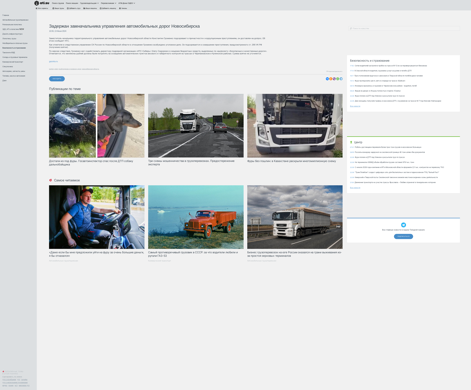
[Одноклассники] (330, 78)
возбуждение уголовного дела (70, 69)
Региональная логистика (12, 24)
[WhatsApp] (337, 78)
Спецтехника (7, 66)
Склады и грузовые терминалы (14, 57)
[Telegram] (341, 78)
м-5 (16, 385)
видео (4, 385)
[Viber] (334, 78)
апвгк (56, 69)
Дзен (4, 80)
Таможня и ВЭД (8, 52)
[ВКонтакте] (327, 78)
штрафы (24, 379)
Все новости (355, 106)
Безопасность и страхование (14, 48)
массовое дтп (24, 385)
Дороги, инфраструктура (12, 34)
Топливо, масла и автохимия (13, 76)
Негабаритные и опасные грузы (14, 43)
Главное (5, 15)
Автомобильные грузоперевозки (15, 20)
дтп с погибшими (9, 379)
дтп (18, 379)
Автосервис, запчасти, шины (13, 71)
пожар (10, 385)
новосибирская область (90, 69)
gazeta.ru (53, 61)
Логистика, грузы (9, 38)
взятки (51, 69)
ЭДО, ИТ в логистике (10, 29)
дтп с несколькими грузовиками (15, 382)
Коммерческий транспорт (12, 62)
